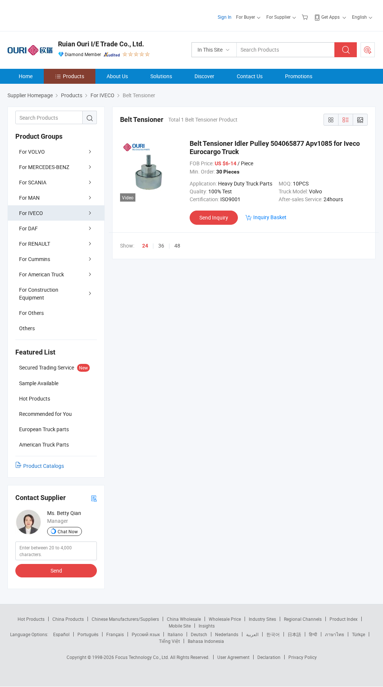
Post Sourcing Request (368, 49)
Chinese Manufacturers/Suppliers (125, 619)
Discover (204, 76)
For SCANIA (32, 182)
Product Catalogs (43, 465)
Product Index (344, 619)
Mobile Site (180, 626)
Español (61, 634)
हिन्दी (313, 634)
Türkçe (358, 634)
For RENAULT (34, 243)
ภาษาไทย (334, 634)
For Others (31, 312)
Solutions (161, 76)
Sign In (225, 17)
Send (56, 570)
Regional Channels (303, 619)
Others (27, 328)
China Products (68, 619)
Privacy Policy (302, 657)
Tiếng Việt (169, 641)
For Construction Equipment (38, 293)
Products (73, 76)
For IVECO (31, 213)
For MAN (29, 197)
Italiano (175, 634)
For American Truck (41, 274)
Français (115, 634)
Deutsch (199, 634)
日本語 (294, 634)
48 (177, 245)
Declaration (269, 657)
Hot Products (31, 619)
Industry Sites (262, 619)
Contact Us (250, 76)
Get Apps (330, 17)
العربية (252, 634)
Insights (207, 626)
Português (87, 634)
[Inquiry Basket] (306, 17)
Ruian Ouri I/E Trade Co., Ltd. (101, 44)
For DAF (28, 228)
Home (26, 76)
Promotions (298, 76)
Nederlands (226, 634)
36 (161, 245)
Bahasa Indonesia (206, 641)
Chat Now (68, 531)
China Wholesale (184, 619)
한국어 (273, 634)
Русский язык (146, 634)
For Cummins (34, 259)
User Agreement (233, 657)
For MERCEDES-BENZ (44, 167)
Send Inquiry (213, 217)
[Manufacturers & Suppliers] (55, 15)
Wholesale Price (225, 619)
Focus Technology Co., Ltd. (142, 657)
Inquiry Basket (270, 217)
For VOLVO (32, 151)
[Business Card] (94, 498)
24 (145, 246)
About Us (117, 76)
